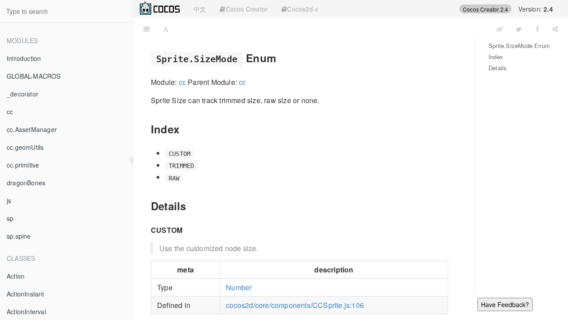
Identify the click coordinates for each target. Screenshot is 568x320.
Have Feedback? (505, 304)
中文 (199, 8)
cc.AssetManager (32, 129)
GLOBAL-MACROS (34, 76)
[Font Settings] (165, 29)
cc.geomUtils (25, 147)
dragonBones (26, 182)
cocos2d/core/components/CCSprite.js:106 (295, 305)
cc (10, 111)
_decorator (22, 93)
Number (239, 287)
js (9, 200)
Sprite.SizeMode (333, 28)
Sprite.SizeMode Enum (519, 45)
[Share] (555, 29)
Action (15, 276)
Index (496, 56)
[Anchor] (281, 57)
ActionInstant (25, 293)
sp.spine (19, 236)
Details (498, 68)
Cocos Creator (247, 8)
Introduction (24, 58)
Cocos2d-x (302, 8)
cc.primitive (23, 164)
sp (10, 218)
